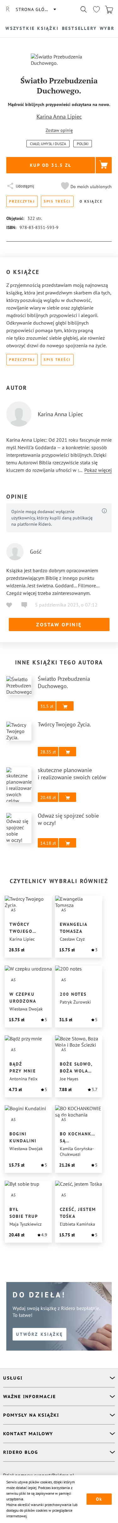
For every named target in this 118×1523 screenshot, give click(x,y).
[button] (85, 186)
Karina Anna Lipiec (59, 116)
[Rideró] (8, 9)
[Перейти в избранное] (96, 9)
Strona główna (35, 9)
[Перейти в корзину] (109, 9)
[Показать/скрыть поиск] (83, 9)
